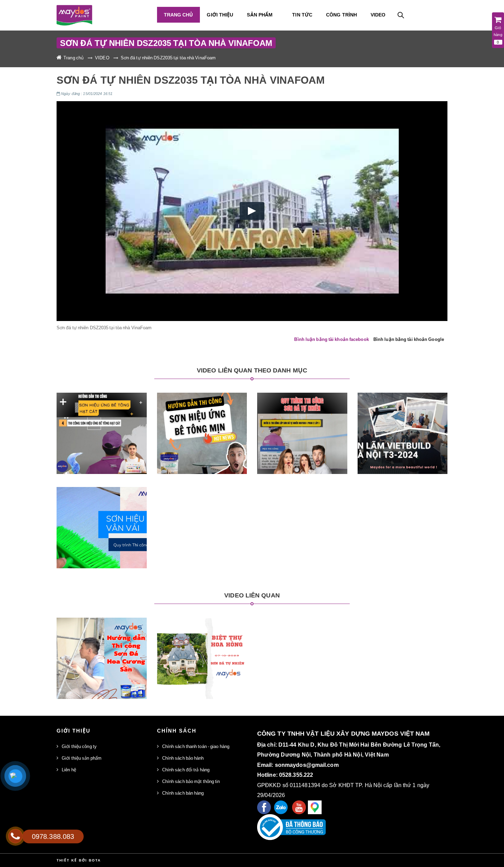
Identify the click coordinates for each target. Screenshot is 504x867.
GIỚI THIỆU (220, 14)
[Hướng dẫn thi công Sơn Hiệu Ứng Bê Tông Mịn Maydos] (202, 426)
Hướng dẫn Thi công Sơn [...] (101, 635)
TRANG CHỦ (178, 14)
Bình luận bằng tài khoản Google (408, 339)
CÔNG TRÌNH (341, 14)
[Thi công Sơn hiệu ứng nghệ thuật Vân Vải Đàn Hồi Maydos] (101, 521)
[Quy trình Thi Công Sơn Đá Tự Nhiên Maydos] (302, 426)
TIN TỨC (302, 14)
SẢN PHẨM (260, 14)
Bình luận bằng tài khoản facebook (331, 339)
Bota (95, 860)
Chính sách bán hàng (183, 793)
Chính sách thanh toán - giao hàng (195, 746)
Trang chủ (73, 58)
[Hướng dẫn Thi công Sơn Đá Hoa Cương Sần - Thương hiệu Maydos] (101, 651)
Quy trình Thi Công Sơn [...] (302, 410)
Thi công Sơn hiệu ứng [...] (101, 505)
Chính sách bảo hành (183, 758)
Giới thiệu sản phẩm (81, 758)
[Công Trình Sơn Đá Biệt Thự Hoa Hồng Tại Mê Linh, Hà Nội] (202, 651)
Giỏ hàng (498, 35)
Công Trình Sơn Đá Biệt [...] (202, 635)
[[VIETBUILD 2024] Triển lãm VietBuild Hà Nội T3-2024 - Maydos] (402, 426)
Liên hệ (69, 770)
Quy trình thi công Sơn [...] (102, 410)
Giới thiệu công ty (79, 746)
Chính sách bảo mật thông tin (191, 781)
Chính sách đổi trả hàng (185, 770)
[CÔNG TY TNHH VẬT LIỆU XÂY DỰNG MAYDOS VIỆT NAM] (102, 15)
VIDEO (378, 14)
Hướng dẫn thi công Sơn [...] (201, 410)
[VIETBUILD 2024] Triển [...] (402, 410)
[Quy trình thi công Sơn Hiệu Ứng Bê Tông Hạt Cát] (101, 426)
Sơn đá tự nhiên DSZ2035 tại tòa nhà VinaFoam (168, 58)
